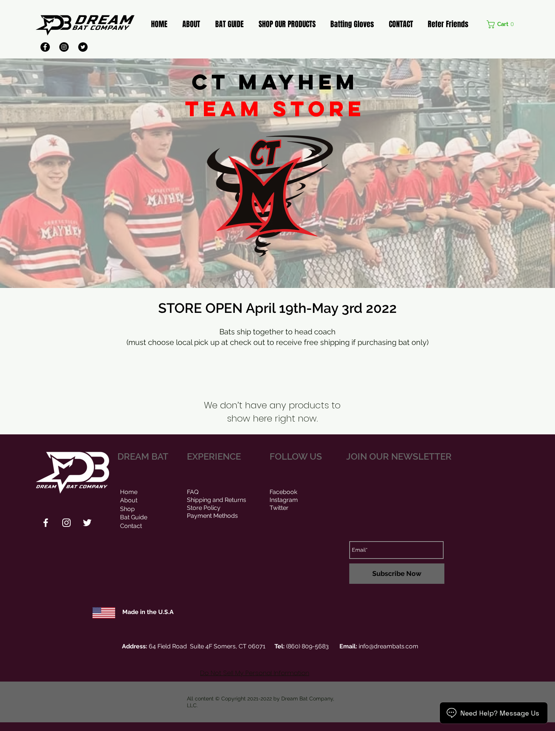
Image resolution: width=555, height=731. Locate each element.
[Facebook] (45, 47)
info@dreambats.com (388, 646)
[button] (502, 24)
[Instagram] (64, 47)
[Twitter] (83, 47)
